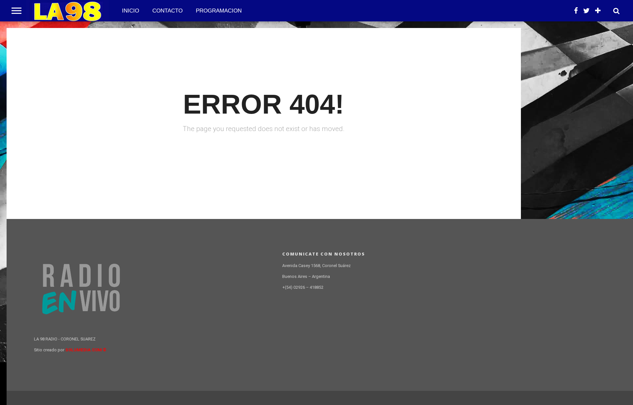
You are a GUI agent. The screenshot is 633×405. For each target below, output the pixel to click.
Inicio (130, 11)
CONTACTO (167, 11)
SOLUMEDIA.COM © (85, 349)
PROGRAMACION (219, 11)
